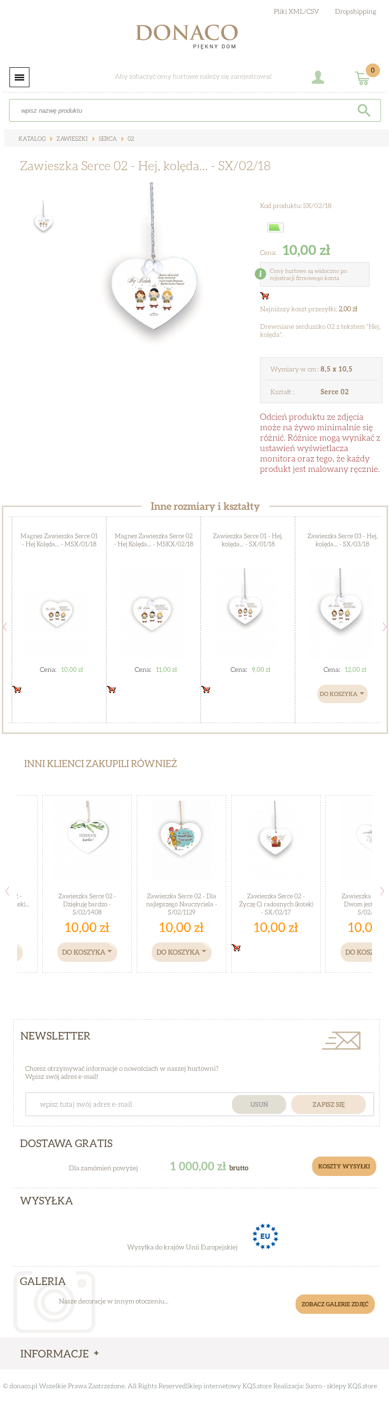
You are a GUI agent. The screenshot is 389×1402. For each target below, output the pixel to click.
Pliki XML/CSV (296, 11)
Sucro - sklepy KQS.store (341, 1386)
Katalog (32, 138)
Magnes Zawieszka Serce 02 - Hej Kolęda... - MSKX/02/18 (153, 540)
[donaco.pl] (194, 39)
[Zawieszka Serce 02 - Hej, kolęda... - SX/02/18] (154, 290)
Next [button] (382, 891)
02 (130, 138)
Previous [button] (4, 627)
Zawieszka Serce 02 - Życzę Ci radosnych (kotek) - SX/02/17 (276, 904)
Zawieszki (71, 138)
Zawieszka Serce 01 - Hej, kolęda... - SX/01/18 (248, 540)
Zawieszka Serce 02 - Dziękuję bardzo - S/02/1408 (87, 904)
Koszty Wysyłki (344, 1166)
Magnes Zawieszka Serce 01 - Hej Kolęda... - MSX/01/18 (59, 540)
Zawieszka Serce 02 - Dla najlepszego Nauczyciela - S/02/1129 (181, 904)
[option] (154, 290)
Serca (107, 138)
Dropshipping (355, 11)
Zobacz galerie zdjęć (335, 1304)
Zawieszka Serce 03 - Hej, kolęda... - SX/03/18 (342, 540)
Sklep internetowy (213, 1386)
